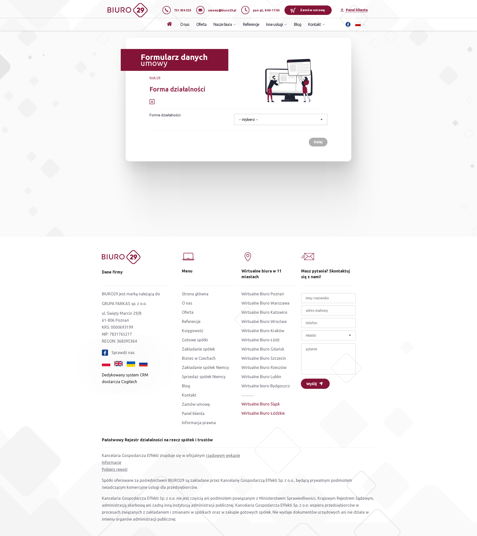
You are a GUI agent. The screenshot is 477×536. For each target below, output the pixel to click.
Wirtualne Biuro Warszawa (265, 303)
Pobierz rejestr (115, 469)
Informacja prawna (199, 422)
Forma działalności (165, 115)
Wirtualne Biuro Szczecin (263, 358)
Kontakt (189, 395)
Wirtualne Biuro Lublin (261, 376)
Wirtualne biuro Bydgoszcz (265, 386)
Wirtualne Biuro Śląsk (260, 404)
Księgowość (192, 330)
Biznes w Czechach (199, 358)
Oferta (201, 24)
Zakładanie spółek (198, 349)
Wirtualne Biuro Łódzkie (263, 413)
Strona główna (195, 294)
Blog (297, 24)
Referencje (251, 24)
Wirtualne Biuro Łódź (260, 340)
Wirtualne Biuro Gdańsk (262, 349)
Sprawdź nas (123, 352)
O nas (184, 24)
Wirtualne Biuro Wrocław (264, 321)
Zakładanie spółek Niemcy (205, 367)
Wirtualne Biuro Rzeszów (263, 367)
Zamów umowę (312, 10)
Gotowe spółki (195, 340)
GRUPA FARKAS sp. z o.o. (124, 303)
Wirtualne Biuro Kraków (262, 330)
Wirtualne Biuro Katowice (264, 312)
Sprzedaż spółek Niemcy (204, 376)
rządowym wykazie (223, 455)
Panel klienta (193, 413)
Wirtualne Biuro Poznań (262, 294)
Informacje (111, 462)
